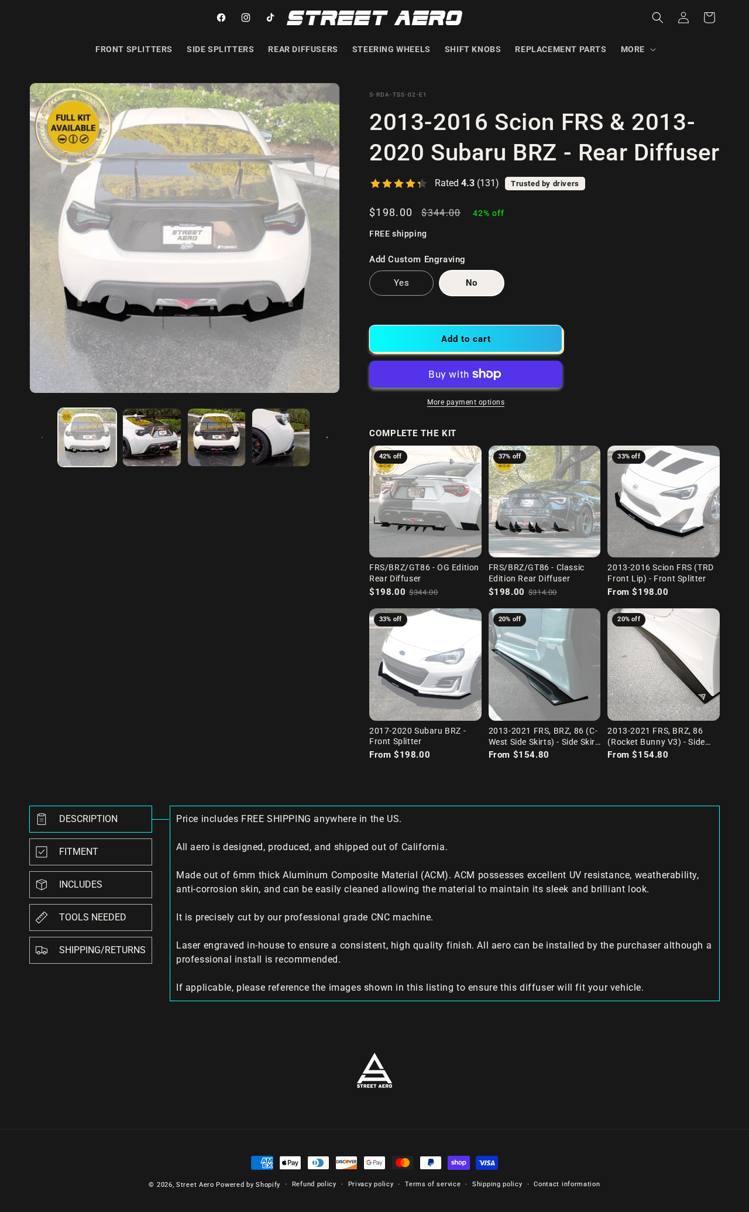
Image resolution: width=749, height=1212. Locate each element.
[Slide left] (42, 437)
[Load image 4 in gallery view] (281, 437)
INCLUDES (80, 884)
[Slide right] (327, 437)
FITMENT (78, 851)
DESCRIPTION (88, 818)
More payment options (465, 402)
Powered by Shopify (248, 1185)
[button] (637, 49)
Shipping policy (497, 1184)
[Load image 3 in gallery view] (216, 437)
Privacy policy (371, 1184)
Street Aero (195, 1185)
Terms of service (433, 1184)
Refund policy (314, 1184)
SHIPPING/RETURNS (102, 950)
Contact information (567, 1184)
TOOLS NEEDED (92, 917)
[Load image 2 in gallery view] (151, 437)
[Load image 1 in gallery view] (87, 437)
